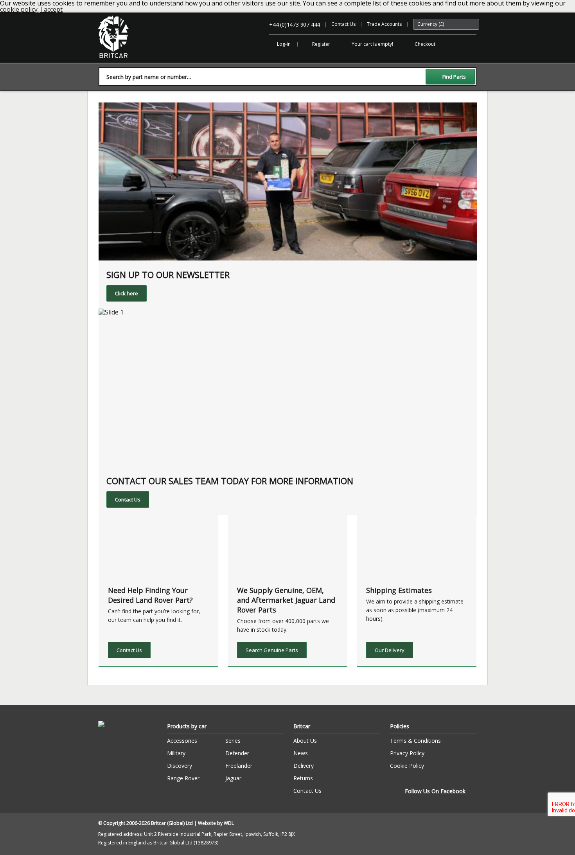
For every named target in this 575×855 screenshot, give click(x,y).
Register (321, 44)
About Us (305, 740)
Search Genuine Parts (272, 650)
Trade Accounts (384, 24)
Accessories (182, 740)
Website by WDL (216, 823)
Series (233, 740)
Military (176, 753)
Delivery (303, 765)
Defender (237, 753)
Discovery (179, 765)
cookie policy (19, 9)
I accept (51, 9)
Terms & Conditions (415, 740)
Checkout (425, 44)
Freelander (238, 765)
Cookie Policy (407, 765)
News (300, 753)
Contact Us (343, 24)
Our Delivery (389, 650)
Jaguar (233, 778)
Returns (303, 778)
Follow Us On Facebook (435, 791)
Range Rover (183, 778)
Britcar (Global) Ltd (118, 62)
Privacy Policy (407, 753)
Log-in (284, 44)
